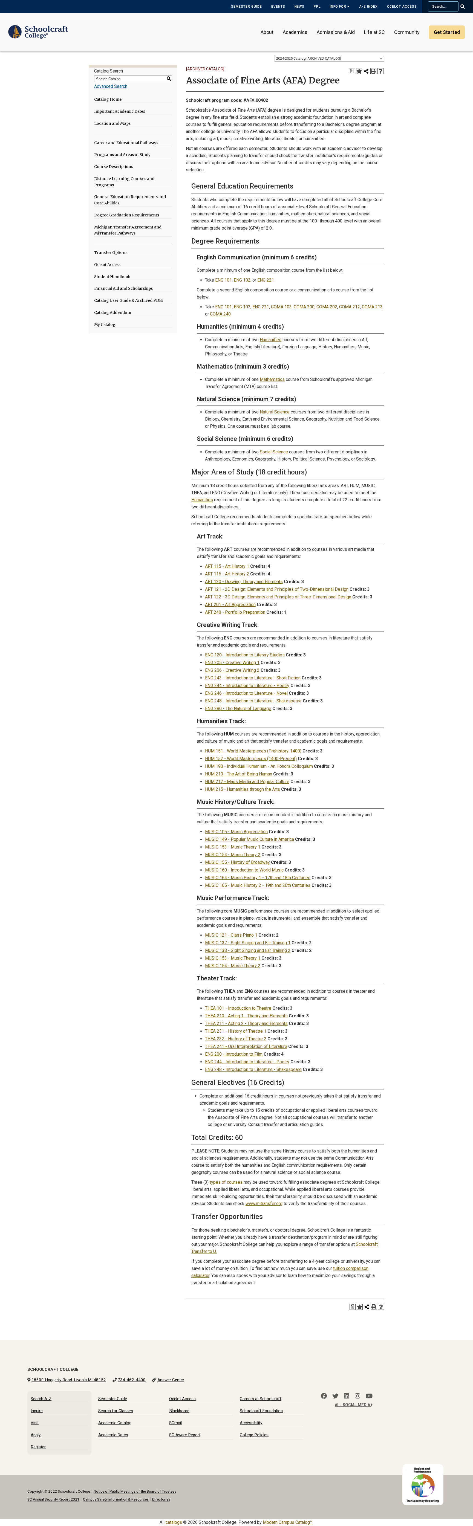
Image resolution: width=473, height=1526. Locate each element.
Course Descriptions (113, 166)
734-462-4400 (132, 1379)
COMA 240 (220, 314)
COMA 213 (372, 306)
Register (38, 1446)
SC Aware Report (184, 1434)
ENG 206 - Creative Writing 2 (232, 670)
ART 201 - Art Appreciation (230, 604)
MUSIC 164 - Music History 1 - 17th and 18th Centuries (257, 877)
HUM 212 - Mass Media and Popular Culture (247, 781)
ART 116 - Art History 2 (227, 574)
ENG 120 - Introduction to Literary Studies (245, 655)
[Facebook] (324, 1396)
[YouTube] (369, 1396)
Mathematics (272, 379)
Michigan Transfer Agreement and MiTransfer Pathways (127, 230)
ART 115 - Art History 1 (227, 566)
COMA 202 (326, 306)
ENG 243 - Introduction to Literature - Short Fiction (253, 678)
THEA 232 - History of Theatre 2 (235, 1038)
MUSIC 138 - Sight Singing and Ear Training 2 (247, 950)
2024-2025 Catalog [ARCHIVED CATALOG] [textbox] (308, 58)
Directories (161, 1499)
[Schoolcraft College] (38, 28)
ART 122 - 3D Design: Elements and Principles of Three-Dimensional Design (278, 597)
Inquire (37, 1410)
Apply (36, 1434)
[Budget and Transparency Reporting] (424, 1467)
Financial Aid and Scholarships (123, 288)
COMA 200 (304, 306)
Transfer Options (110, 252)
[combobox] (329, 58)
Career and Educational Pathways (126, 142)
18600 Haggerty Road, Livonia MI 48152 (68, 1379)
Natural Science (275, 412)
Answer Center (170, 1379)
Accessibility (251, 1422)
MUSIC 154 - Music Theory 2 (232, 854)
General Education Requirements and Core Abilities (130, 199)
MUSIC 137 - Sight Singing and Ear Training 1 (247, 942)
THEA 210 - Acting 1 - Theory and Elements (246, 1015)
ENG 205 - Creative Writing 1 (232, 662)
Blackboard (179, 1410)
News (300, 6)
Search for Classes (115, 1410)
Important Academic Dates (119, 111)
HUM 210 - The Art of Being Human (238, 774)
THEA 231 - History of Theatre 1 (235, 1031)
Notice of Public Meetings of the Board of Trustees (135, 1491)
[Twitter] (335, 1396)
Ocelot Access (402, 6)
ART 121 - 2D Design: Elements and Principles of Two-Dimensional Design (276, 589)
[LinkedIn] (346, 1396)
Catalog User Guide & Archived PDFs (128, 300)
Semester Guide (246, 6)
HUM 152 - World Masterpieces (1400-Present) (251, 758)
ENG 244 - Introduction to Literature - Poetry (247, 685)
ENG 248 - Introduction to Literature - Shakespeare (253, 700)
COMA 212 (349, 306)
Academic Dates (113, 1434)
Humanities (270, 339)
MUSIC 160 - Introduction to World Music (244, 870)
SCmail (175, 1422)
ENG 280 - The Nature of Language (238, 708)
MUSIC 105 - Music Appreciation (236, 831)
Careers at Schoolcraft (260, 1398)
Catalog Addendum (112, 312)
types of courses (226, 1182)
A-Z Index (368, 6)
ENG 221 (265, 280)
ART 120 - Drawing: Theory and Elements (244, 581)
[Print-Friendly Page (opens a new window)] (373, 71)
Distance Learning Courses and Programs (124, 181)
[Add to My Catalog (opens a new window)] (359, 71)
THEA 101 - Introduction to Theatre (238, 1008)
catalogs (174, 1522)
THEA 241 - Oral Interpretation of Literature (246, 1046)
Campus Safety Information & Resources (116, 1499)
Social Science (274, 451)
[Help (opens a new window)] (380, 71)
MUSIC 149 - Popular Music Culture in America (249, 839)
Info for (338, 6)
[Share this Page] (366, 71)
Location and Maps (112, 123)
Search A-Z (41, 1398)
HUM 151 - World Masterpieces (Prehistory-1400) (253, 751)
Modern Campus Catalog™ (288, 1522)
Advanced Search (110, 86)
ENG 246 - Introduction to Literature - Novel (246, 693)
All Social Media (353, 1405)
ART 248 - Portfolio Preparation (235, 612)
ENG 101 (223, 280)
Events (278, 6)
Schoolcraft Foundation (261, 1410)
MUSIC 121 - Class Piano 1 (231, 935)
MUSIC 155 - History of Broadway (237, 862)
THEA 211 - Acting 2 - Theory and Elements (246, 1023)
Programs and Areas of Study (122, 154)
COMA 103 (281, 306)
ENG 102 (242, 280)
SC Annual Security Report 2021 (53, 1499)
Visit (35, 1422)
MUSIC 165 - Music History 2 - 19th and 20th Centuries (257, 885)
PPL (317, 6)
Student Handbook (112, 276)
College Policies (254, 1434)
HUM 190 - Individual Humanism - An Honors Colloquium (259, 766)
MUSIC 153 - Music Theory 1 (232, 847)
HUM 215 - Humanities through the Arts (242, 789)
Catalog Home (108, 99)
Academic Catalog (114, 1422)
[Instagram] (357, 1396)
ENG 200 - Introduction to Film (234, 1054)
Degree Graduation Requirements (126, 215)
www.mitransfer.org (264, 1203)
